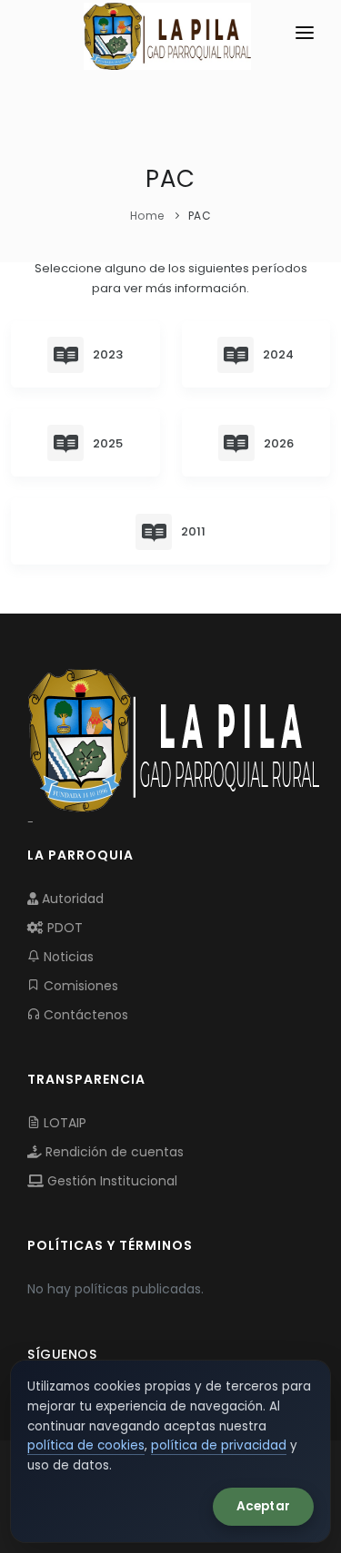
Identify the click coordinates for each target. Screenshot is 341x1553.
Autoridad (71, 899)
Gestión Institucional (110, 1181)
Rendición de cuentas (113, 1152)
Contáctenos (84, 1015)
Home (147, 215)
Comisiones (79, 986)
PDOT (63, 928)
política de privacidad (218, 1445)
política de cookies (86, 1445)
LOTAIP (63, 1123)
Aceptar (263, 1506)
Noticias (67, 957)
